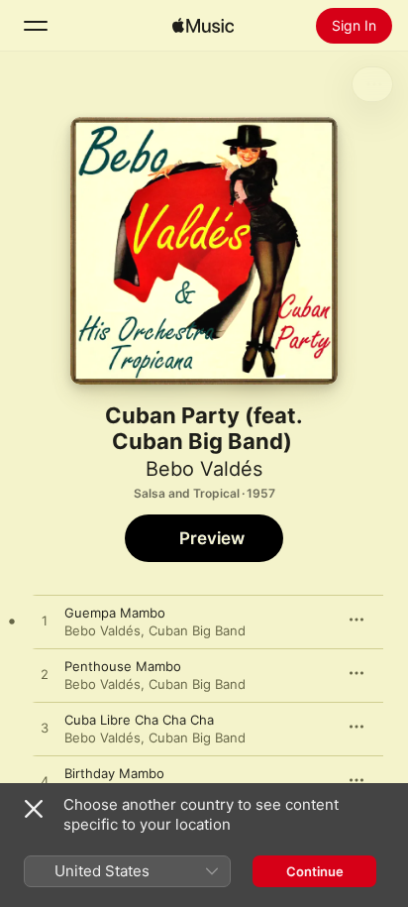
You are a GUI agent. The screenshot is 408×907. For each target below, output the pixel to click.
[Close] (34, 809)
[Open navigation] (35, 26)
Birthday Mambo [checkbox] (114, 773)
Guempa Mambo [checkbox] (114, 613)
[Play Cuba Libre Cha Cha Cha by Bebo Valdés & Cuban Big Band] (44, 728)
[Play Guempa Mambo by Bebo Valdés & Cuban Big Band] (44, 621)
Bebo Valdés (204, 469)
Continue (315, 871)
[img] (203, 26)
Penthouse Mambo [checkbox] (122, 666)
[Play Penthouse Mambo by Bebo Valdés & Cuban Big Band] (44, 675)
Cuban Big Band (197, 630)
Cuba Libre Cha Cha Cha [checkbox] (139, 720)
